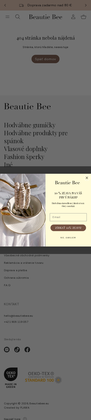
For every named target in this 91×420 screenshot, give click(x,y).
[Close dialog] (86, 177)
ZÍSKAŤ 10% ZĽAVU (68, 227)
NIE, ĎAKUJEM (68, 237)
